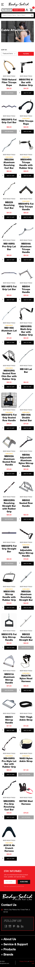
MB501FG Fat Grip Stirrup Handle (9, 637)
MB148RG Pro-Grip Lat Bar (9, 247)
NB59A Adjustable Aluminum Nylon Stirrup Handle (26, 460)
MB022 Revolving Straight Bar (26, 637)
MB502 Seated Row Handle (26, 503)
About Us (10, 939)
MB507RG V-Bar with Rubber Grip (26, 83)
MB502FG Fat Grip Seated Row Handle (9, 418)
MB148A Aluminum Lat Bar (9, 331)
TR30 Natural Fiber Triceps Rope (9, 83)
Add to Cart (27, 93)
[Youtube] (18, 926)
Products (10, 949)
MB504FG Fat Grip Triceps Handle (26, 207)
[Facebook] (6, 926)
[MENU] (2, 4)
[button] (17, 897)
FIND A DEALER (7, 10)
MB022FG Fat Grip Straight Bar (9, 549)
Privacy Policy (24, 961)
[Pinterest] (14, 926)
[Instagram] (10, 926)
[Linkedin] (22, 926)
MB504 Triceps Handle (26, 290)
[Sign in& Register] (27, 10)
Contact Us (8, 905)
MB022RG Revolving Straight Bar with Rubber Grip (9, 506)
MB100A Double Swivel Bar (26, 418)
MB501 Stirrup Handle (9, 720)
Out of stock (9, 93)
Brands (8, 954)
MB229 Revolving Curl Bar (9, 205)
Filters (26, 54)
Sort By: (4, 50)
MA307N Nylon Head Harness (26, 679)
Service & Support (16, 944)
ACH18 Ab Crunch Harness (9, 848)
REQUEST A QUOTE (19, 10)
